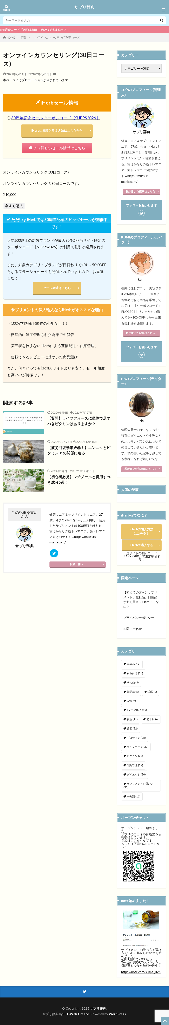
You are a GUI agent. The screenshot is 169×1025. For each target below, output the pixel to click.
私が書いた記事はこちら (140, 191)
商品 (23, 37)
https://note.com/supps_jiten (141, 972)
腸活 (132, 719)
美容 (132, 728)
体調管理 (135, 765)
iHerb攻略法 (137, 710)
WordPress (117, 1014)
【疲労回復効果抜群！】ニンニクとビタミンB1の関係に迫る (78, 450)
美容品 (133, 664)
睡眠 (152, 691)
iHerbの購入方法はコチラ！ (141, 531)
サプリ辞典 (84, 7)
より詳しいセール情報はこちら (59, 148)
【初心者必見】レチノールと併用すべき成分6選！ (78, 479)
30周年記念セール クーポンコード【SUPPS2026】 (55, 118)
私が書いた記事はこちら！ (140, 468)
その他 (133, 682)
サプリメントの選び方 (138, 785)
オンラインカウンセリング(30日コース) (56, 37)
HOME (11, 37)
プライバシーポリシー (138, 617)
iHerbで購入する (141, 545)
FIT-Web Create (76, 1014)
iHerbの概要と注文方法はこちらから (57, 130)
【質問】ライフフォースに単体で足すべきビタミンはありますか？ (78, 421)
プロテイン (136, 737)
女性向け (135, 673)
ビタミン (135, 756)
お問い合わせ (132, 628)
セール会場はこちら (57, 288)
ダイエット (136, 774)
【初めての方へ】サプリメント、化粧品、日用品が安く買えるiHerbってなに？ (141, 599)
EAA (131, 700)
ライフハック (137, 746)
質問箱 (133, 691)
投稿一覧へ (76, 564)
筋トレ (152, 719)
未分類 (133, 796)
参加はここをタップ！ (136, 840)
